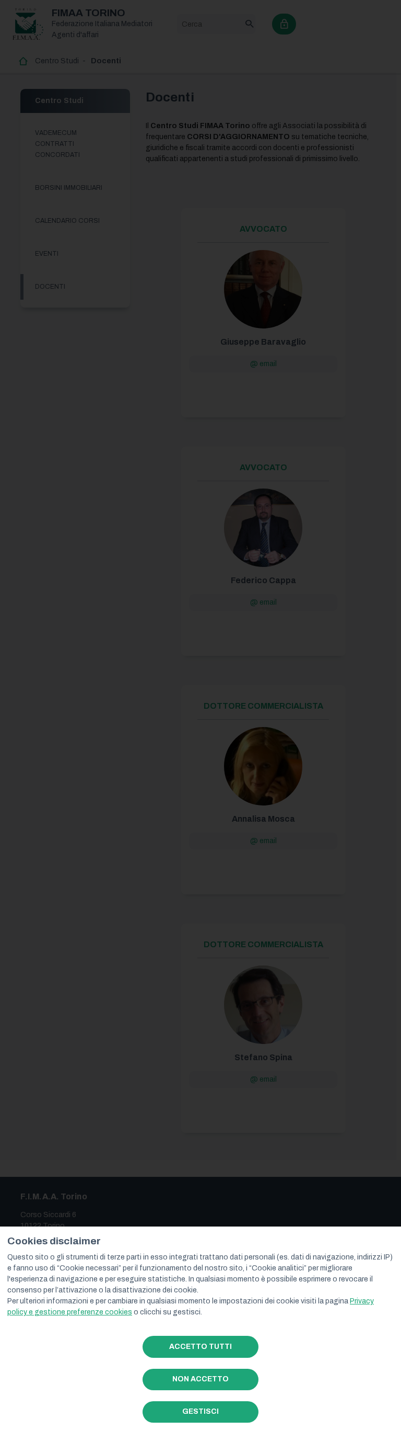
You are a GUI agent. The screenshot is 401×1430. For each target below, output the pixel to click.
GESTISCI (200, 1411)
